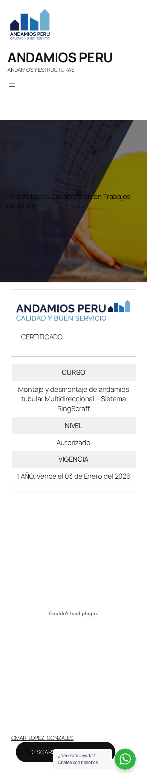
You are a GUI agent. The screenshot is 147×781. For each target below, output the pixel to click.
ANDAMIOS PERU (60, 57)
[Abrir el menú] (12, 85)
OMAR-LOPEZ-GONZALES (42, 737)
